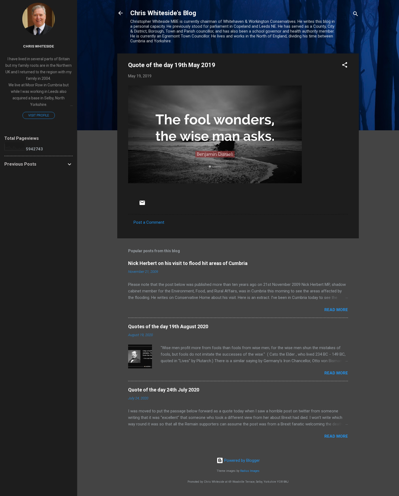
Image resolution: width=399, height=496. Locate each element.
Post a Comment (149, 222)
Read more (336, 309)
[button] (344, 66)
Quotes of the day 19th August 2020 (168, 326)
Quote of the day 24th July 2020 (163, 390)
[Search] (355, 15)
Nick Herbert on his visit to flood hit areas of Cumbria (188, 263)
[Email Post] (142, 204)
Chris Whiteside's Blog (163, 13)
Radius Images (249, 471)
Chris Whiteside (38, 46)
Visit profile (38, 115)
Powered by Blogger (241, 460)
